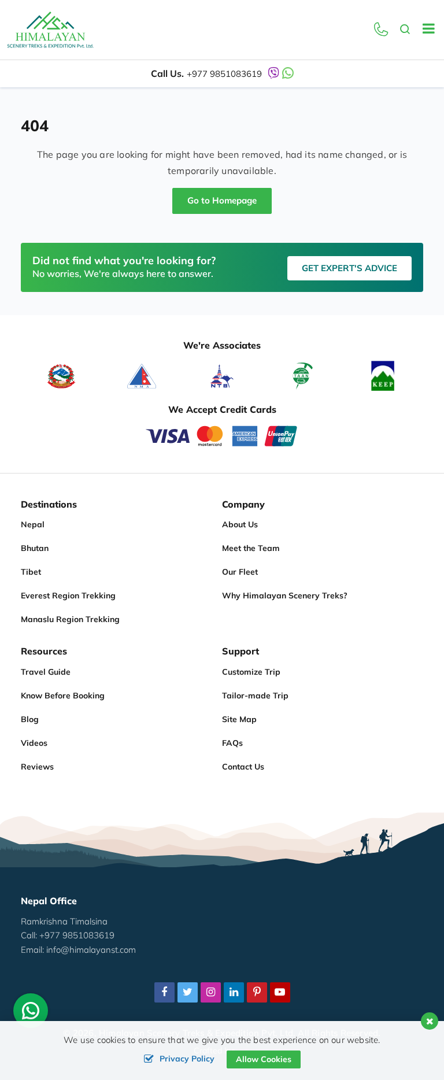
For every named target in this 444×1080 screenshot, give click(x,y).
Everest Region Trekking (68, 595)
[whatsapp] (30, 1013)
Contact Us (243, 766)
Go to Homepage (222, 200)
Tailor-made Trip (255, 695)
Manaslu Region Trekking (70, 619)
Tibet (31, 572)
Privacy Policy (187, 1058)
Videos (34, 743)
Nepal (33, 524)
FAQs (232, 743)
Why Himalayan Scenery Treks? (284, 595)
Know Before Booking (63, 695)
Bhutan (35, 548)
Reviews (37, 766)
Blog (30, 719)
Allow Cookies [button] (263, 1059)
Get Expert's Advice (349, 267)
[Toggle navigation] (424, 30)
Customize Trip (251, 672)
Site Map (239, 719)
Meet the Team (251, 548)
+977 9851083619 (224, 73)
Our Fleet (240, 572)
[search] (405, 30)
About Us (240, 524)
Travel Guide (46, 672)
